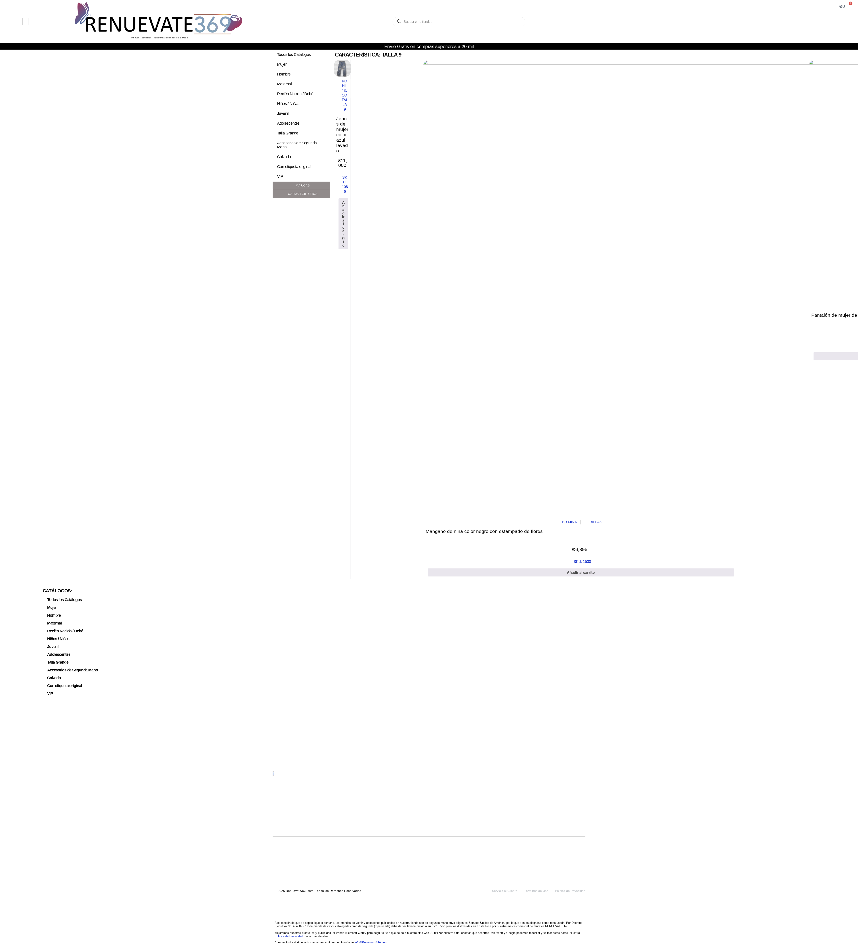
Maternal (284, 84)
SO (344, 95)
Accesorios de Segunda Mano (297, 145)
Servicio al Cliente (504, 891)
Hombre (283, 74)
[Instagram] (571, 776)
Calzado (284, 157)
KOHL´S (344, 85)
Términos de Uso (536, 891)
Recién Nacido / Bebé (295, 94)
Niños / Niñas (288, 103)
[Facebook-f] (581, 776)
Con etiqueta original (294, 166)
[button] (26, 21)
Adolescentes (288, 123)
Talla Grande (287, 133)
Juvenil (283, 113)
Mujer (281, 64)
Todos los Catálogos (294, 54)
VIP (280, 176)
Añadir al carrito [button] (343, 223)
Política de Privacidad (570, 891)
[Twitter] (560, 776)
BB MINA (569, 522)
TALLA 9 (345, 104)
